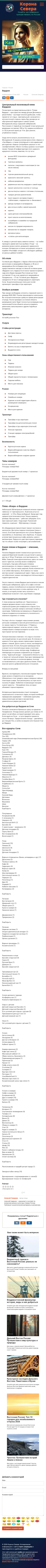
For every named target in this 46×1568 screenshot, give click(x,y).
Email (4, 1488)
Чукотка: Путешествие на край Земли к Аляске (22, 1458)
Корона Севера (28, 6)
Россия (25, 94)
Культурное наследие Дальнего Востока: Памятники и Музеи (22, 1380)
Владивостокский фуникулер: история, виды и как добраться (22, 1301)
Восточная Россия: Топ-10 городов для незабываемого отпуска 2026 (21, 1419)
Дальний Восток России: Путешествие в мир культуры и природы (22, 1340)
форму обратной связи (10, 1561)
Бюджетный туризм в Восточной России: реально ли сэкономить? (22, 1261)
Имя (3, 1480)
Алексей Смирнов (11, 1198)
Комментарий (7, 1495)
